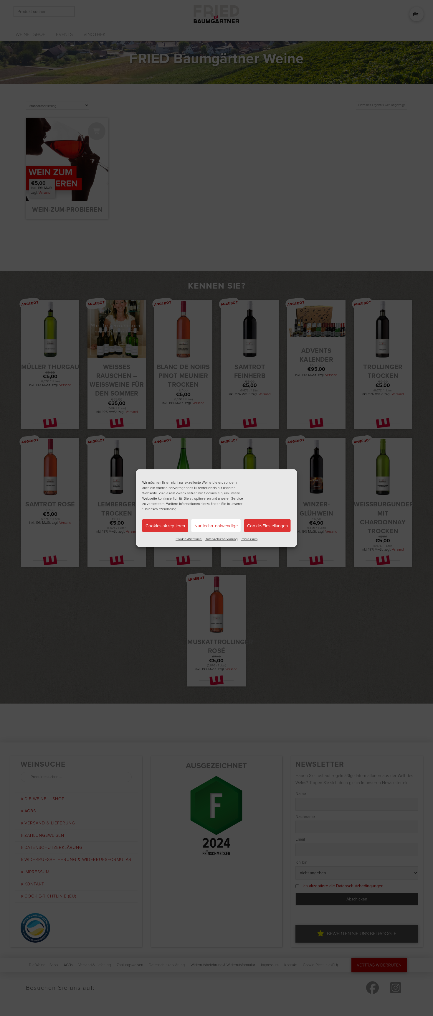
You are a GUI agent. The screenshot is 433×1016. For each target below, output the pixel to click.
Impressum (249, 538)
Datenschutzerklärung (221, 538)
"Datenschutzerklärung (159, 508)
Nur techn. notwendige (216, 525)
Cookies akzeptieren (165, 525)
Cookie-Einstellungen (267, 525)
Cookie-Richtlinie (189, 538)
